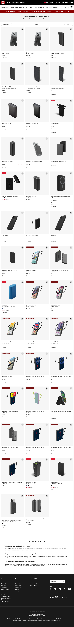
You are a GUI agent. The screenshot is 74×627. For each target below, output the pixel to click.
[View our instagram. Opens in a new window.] (64, 589)
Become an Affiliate (34, 583)
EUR (51, 2)
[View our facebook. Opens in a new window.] (50, 589)
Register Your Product (6, 583)
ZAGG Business (33, 582)
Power (35, 7)
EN (47, 2)
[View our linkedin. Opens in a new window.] (60, 589)
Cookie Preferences (20, 593)
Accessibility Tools (5, 596)
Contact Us (18, 587)
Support (58, 2)
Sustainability (18, 583)
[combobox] (46, 2)
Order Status (4, 587)
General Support (5, 582)
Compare (5, 57)
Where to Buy (18, 585)
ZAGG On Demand (33, 585)
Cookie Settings (50, 608)
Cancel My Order (5, 601)
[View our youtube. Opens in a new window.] (69, 589)
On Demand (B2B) (53, 7)
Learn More (66, 11)
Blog (47, 7)
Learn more (48, 11)
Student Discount (5, 593)
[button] (3, 594)
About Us (17, 582)
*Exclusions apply (24, 11)
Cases (31, 7)
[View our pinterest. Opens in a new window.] (55, 589)
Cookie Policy (41, 608)
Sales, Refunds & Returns (7, 591)
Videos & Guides (5, 589)
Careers (17, 589)
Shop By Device (14, 7)
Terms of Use (23, 608)
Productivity (41, 7)
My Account (4, 585)
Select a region (53, 578)
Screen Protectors (23, 7)
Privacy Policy (32, 608)
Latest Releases (5, 7)
